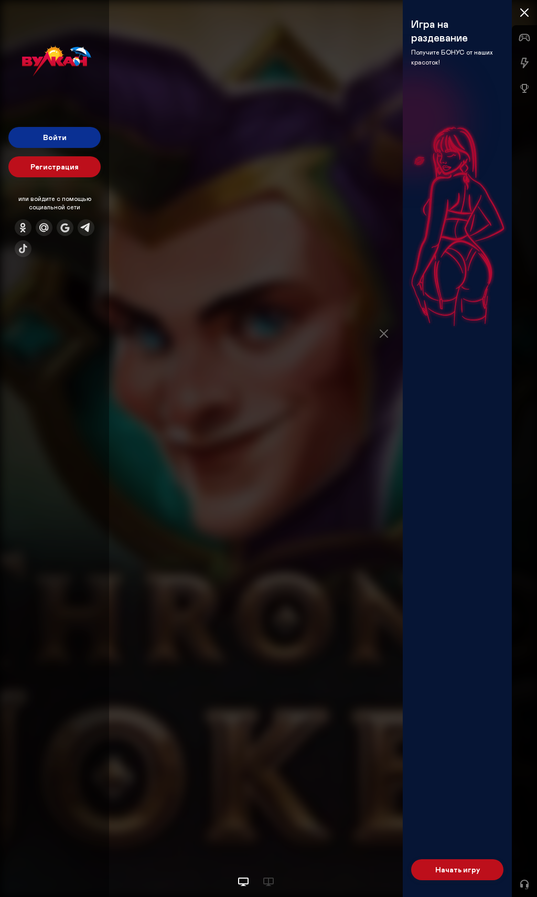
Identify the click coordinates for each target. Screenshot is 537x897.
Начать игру (457, 869)
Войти (55, 137)
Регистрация (54, 167)
